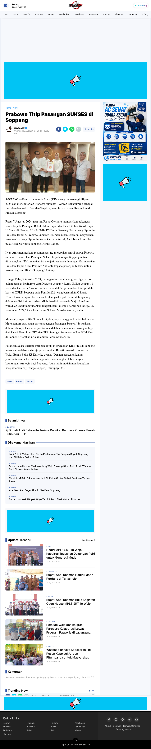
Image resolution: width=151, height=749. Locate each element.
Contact (117, 726)
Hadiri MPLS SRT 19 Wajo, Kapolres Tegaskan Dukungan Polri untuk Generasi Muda (70, 553)
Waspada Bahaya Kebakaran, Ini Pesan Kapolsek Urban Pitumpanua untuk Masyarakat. (68, 653)
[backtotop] (75, 741)
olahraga (146, 14)
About (108, 726)
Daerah (26, 14)
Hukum (106, 14)
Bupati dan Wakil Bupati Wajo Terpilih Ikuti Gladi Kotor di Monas (44, 499)
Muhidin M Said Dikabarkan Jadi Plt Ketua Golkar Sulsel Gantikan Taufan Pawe (49, 480)
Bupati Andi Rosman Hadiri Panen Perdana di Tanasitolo (69, 576)
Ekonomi (119, 14)
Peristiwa (93, 14)
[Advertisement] (75, 41)
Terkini (29, 381)
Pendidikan (64, 14)
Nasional (39, 14)
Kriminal (132, 14)
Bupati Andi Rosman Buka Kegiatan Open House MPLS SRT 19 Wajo (70, 601)
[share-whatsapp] (71, 129)
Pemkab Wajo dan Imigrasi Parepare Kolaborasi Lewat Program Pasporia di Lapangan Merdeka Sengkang (67, 628)
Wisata (78, 730)
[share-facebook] (58, 129)
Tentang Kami (122, 729)
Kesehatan (79, 14)
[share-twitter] (65, 129)
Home (8, 107)
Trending (142, 5)
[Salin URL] (78, 129)
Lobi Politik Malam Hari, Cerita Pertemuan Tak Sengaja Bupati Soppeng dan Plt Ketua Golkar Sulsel (48, 456)
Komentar (89, 129)
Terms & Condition (131, 726)
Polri (15, 14)
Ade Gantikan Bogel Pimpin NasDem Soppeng (34, 490)
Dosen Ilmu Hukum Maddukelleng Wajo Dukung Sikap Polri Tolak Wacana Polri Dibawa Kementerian (50, 468)
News (5, 14)
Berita (51, 546)
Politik (51, 14)
